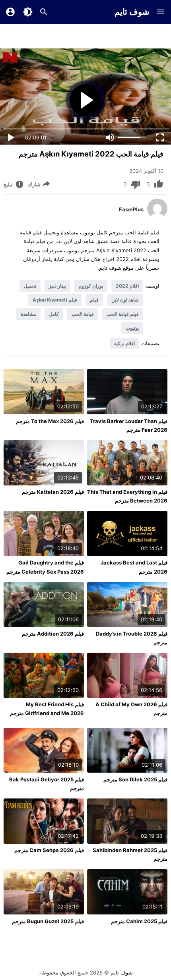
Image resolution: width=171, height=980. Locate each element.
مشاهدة (28, 314)
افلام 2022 (127, 286)
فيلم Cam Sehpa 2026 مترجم (49, 850)
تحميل (30, 286)
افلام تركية (124, 343)
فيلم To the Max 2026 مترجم (50, 421)
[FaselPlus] (157, 216)
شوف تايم (132, 12)
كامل (54, 314)
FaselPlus (131, 209)
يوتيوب (132, 328)
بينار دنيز (57, 286)
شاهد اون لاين (125, 300)
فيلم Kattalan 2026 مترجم (53, 492)
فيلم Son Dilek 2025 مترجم (135, 779)
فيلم (94, 300)
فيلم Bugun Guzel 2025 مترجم (48, 921)
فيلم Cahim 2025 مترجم (139, 921)
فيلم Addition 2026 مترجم (53, 633)
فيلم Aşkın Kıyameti (55, 300)
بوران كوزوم (91, 286)
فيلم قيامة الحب (123, 314)
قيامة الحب (83, 314)
